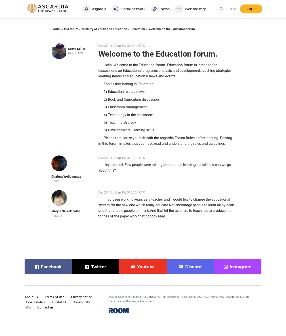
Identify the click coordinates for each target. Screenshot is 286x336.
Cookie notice (35, 302)
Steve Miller (76, 49)
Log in (251, 9)
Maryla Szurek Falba (65, 211)
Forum (56, 29)
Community (81, 302)
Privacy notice (81, 297)
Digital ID (59, 302)
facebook (51, 266)
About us (31, 297)
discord (193, 266)
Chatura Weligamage (66, 176)
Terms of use (54, 297)
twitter (98, 266)
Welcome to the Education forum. (172, 29)
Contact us (45, 307)
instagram (241, 266)
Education (138, 29)
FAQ (28, 307)
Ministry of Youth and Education (104, 29)
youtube (146, 266)
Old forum (71, 29)
